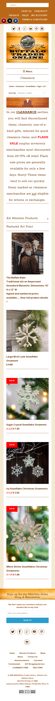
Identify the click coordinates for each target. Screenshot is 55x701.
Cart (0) (26, 11)
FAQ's (25, 15)
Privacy (14, 15)
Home (12, 653)
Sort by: (13, 93)
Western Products (27, 653)
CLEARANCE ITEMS (20, 667)
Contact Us (33, 657)
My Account (39, 15)
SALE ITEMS (38, 667)
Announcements (22, 660)
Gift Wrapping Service (35, 664)
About (20, 657)
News (42, 653)
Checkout (40, 11)
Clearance (27, 78)
